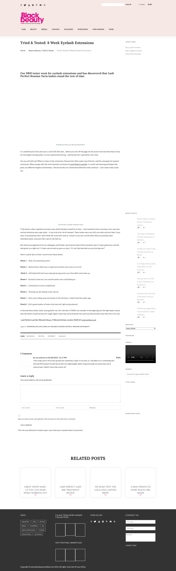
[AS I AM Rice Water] (140, 206)
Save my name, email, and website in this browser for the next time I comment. (47, 419)
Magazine (68, 29)
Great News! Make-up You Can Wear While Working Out (35, 489)
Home (22, 50)
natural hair (25, 521)
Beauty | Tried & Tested (44, 50)
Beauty (33, 29)
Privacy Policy (80, 567)
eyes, (37, 326)
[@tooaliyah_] (70, 555)
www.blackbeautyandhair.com (42, 567)
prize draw (38, 534)
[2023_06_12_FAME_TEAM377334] (60, 530)
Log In (128, 4)
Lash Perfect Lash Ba (78, 164)
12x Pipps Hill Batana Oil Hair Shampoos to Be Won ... (146, 237)
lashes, (45, 326)
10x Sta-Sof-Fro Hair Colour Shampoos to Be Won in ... (145, 281)
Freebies (41, 530)
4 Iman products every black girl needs (140, 489)
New (34, 521)
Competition (34, 526)
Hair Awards (98, 29)
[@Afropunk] (60, 555)
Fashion (55, 29)
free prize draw (26, 534)
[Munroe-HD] (140, 438)
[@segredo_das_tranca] (80, 555)
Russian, (62, 326)
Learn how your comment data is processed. (66, 430)
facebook (31, 336)
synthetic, (68, 326)
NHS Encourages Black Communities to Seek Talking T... (146, 311)
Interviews (83, 29)
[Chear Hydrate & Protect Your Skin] (140, 146)
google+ (62, 336)
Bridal (44, 29)
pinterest (51, 336)
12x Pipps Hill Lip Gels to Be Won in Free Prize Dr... (146, 266)
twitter (41, 336)
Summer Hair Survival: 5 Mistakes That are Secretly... (146, 296)
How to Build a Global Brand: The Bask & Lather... (146, 222)
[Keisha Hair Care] (140, 176)
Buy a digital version (133, 51)
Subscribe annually (133, 54)
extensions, (31, 326)
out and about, (53, 326)
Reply (118, 357)
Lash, (40, 326)
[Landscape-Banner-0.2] (94, 26)
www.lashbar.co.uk (89, 320)
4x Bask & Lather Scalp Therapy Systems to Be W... (146, 252)
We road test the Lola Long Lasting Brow (105, 489)
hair (43, 526)
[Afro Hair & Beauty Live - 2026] (140, 115)
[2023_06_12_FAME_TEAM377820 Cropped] (80, 530)
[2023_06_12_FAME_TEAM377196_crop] (70, 529)
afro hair (42, 521)
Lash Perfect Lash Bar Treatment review (70, 489)
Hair (24, 29)
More (111, 29)
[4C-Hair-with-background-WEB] (140, 407)
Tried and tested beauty (81, 326)
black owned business (28, 530)
